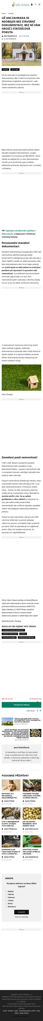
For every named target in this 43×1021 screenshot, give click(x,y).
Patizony (11, 897)
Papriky (11, 894)
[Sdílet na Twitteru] (40, 710)
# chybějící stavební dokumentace (13, 630)
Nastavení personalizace (21, 1016)
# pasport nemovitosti (10, 634)
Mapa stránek (24, 1013)
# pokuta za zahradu (9, 637)
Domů (5, 1011)
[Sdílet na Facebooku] (37, 710)
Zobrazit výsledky (21, 917)
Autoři (16, 1011)
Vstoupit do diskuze (21, 705)
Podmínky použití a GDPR (27, 1011)
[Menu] (39, 4)
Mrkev (10, 904)
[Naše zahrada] (20, 4)
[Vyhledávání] (35, 4)
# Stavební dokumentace (26, 637)
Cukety (10, 901)
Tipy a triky (14, 69)
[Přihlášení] (31, 4)
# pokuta (23, 634)
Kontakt (10, 1011)
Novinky (5, 69)
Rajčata (11, 891)
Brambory (12, 907)
